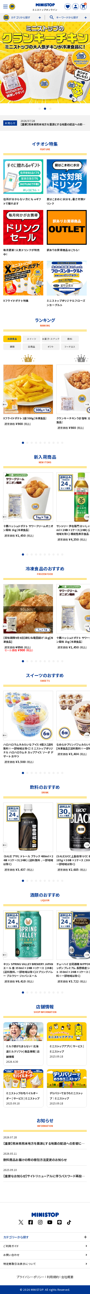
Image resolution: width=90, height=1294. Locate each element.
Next (87, 404)
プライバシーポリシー (31, 1277)
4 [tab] (36, 443)
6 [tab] (45, 443)
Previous (5, 404)
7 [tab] (49, 443)
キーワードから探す (63, 17)
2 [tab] (45, 109)
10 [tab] (62, 443)
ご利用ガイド (11, 1246)
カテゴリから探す (20, 17)
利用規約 (53, 1277)
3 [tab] (50, 109)
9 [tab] (58, 443)
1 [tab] (39, 109)
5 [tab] (40, 443)
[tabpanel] (28, 395)
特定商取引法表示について (19, 1264)
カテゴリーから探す (16, 1237)
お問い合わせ (11, 1255)
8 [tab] (53, 443)
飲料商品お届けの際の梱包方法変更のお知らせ (35, 1159)
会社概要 (67, 1277)
